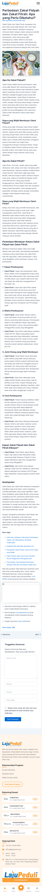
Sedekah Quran (8, 774)
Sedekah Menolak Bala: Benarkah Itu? (20, 546)
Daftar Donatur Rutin (10, 778)
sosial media (21, 621)
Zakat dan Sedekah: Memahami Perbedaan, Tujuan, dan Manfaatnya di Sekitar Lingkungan (22, 539)
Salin (35, 799)
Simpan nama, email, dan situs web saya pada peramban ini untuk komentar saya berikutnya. (21, 710)
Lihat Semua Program (12, 784)
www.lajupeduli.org (22, 612)
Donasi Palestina (8, 770)
